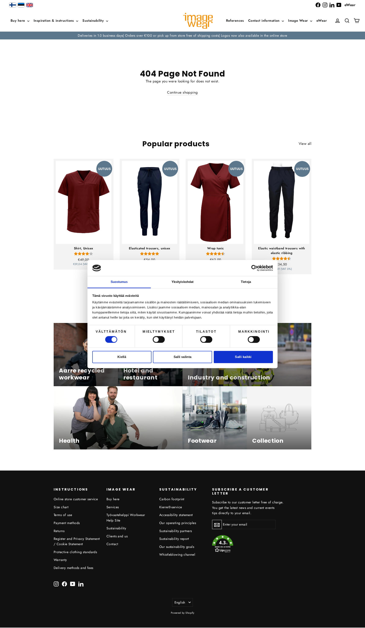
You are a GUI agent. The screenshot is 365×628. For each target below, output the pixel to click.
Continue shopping (182, 92)
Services (112, 507)
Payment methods (67, 522)
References (235, 20)
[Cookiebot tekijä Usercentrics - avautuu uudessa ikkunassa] (254, 268)
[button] (347, 20)
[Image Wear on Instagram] (324, 5)
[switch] (159, 339)
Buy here (18, 20)
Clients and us (117, 536)
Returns (59, 530)
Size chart (61, 507)
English (179, 602)
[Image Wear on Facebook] (318, 5)
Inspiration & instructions (54, 20)
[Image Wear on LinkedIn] (331, 5)
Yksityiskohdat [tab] (182, 282)
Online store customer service (76, 499)
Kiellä (121, 357)
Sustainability (93, 20)
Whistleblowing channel (177, 554)
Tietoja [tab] (246, 282)
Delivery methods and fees (73, 567)
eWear (350, 4)
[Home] (198, 21)
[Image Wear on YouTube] (338, 5)
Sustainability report (174, 538)
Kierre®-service (170, 507)
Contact (112, 544)
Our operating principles (177, 522)
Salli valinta (183, 357)
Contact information (264, 20)
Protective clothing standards (75, 552)
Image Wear (298, 20)
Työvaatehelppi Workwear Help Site (125, 517)
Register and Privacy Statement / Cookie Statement (77, 541)
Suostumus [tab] (119, 282)
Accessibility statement (176, 514)
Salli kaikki (243, 357)
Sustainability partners (175, 530)
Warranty (60, 559)
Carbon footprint (171, 499)
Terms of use (63, 514)
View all (305, 143)
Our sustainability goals (176, 546)
